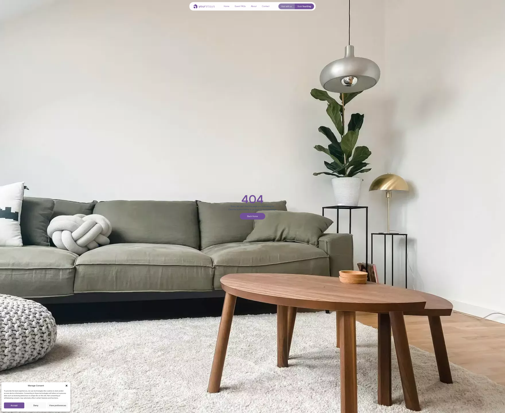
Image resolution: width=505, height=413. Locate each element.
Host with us (286, 6)
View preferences (57, 405)
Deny (35, 405)
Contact (265, 6)
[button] (66, 385)
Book (304, 6)
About (254, 6)
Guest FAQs (240, 6)
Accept (14, 405)
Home (226, 6)
